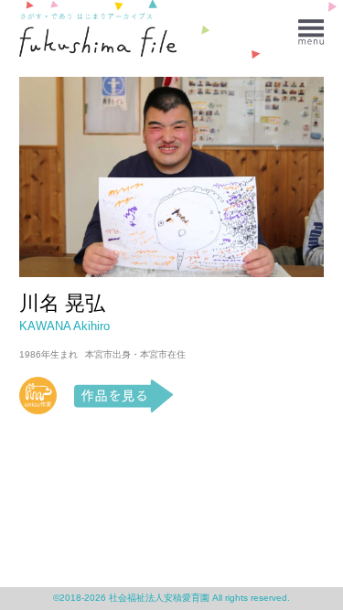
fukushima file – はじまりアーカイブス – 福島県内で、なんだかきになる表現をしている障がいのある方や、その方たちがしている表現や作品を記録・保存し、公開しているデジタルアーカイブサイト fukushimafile (98, 42)
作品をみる (124, 396)
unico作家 (38, 396)
